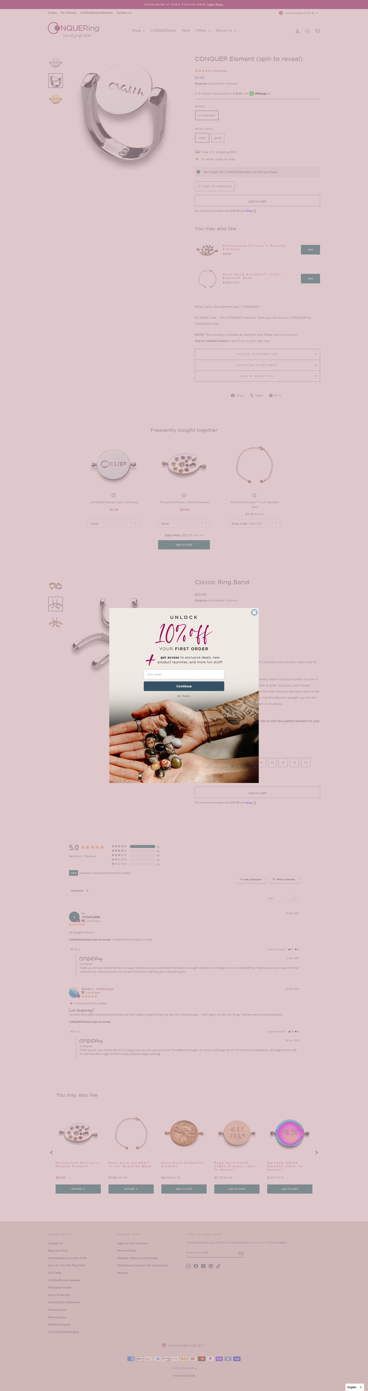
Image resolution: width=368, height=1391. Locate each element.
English (351, 1387)
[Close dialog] (254, 612)
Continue (184, 686)
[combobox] (354, 1387)
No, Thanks (184, 696)
